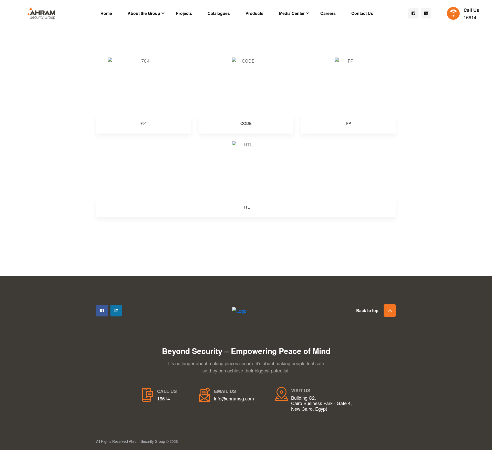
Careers (328, 13)
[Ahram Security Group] (41, 12)
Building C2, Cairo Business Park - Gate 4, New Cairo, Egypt (321, 403)
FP (348, 123)
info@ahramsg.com (234, 398)
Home (106, 13)
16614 (470, 17)
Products (254, 13)
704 (143, 123)
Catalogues (219, 13)
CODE (246, 123)
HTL (246, 207)
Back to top (367, 310)
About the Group (144, 13)
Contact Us (362, 13)
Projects (184, 13)
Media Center (292, 13)
